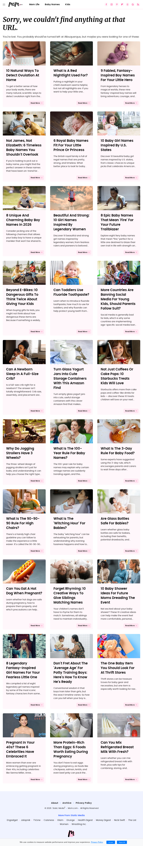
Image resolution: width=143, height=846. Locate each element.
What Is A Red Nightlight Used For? (70, 73)
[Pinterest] (117, 4)
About (54, 803)
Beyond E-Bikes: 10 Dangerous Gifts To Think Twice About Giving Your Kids (22, 297)
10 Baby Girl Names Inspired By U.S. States (117, 145)
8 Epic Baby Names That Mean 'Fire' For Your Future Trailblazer (117, 222)
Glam (60, 820)
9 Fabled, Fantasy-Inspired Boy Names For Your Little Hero (118, 75)
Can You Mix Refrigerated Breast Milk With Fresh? (117, 747)
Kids (67, 4)
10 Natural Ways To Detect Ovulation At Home (22, 75)
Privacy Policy (84, 803)
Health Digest (85, 820)
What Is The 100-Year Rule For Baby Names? (69, 453)
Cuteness (49, 820)
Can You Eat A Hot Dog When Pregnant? (24, 591)
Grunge (70, 820)
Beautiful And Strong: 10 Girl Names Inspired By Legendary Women (71, 222)
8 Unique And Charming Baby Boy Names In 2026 (23, 220)
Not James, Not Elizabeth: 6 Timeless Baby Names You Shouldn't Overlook (23, 147)
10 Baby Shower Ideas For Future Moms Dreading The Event (118, 595)
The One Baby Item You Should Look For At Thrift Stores (117, 668)
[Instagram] (111, 4)
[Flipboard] (122, 4)
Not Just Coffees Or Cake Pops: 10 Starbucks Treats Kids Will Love (117, 376)
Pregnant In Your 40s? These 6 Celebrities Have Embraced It (20, 749)
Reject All (122, 842)
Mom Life (34, 4)
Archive (66, 803)
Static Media (58, 808)
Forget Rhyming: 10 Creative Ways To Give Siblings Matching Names (69, 595)
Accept (111, 842)
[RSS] (138, 4)
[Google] (133, 4)
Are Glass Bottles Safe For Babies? (115, 521)
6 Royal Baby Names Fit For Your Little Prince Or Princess (70, 145)
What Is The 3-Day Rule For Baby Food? (118, 451)
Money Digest (103, 820)
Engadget (12, 820)
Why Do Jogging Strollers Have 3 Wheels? (20, 453)
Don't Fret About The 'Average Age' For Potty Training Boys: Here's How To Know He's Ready (70, 673)
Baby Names (52, 4)
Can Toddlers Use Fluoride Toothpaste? (71, 292)
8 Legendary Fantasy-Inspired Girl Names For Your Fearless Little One (23, 670)
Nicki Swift (119, 820)
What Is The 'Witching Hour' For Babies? (69, 523)
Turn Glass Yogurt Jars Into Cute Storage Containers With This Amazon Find (70, 379)
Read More (35, 103)
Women (64, 824)
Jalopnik (25, 820)
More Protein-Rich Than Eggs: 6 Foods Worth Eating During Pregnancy (70, 749)
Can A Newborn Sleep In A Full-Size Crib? (22, 374)
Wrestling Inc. (79, 824)
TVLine (36, 820)
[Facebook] (106, 4)
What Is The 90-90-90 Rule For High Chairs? (23, 523)
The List (132, 820)
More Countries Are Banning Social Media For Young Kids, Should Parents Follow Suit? (118, 299)
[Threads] (127, 4)
